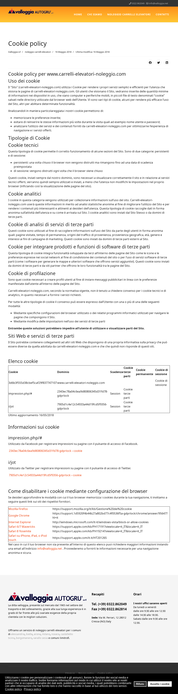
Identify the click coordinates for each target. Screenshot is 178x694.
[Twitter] (158, 62)
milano (46, 634)
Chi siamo (94, 14)
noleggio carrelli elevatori (129, 14)
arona (37, 634)
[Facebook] (150, 62)
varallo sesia (40, 638)
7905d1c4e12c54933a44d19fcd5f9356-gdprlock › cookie (45, 475)
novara (55, 634)
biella (29, 634)
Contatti (162, 14)
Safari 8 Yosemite (20, 531)
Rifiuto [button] (140, 684)
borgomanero (24, 638)
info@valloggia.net (158, 3)
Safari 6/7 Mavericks (22, 527)
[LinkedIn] (167, 62)
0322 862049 (138, 3)
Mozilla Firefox (18, 509)
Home (78, 14)
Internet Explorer (20, 522)
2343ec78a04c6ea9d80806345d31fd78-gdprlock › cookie (45, 451)
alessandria (18, 634)
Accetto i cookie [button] (159, 684)
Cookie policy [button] (13, 689)
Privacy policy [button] (32, 689)
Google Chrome (19, 515)
